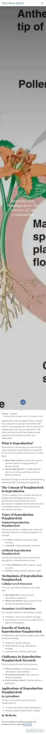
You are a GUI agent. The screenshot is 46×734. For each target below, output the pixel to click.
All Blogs (5, 414)
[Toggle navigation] (42, 3)
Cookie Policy (27, 724)
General (14, 414)
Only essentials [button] (31, 730)
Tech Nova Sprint (13, 3)
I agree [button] (41, 730)
